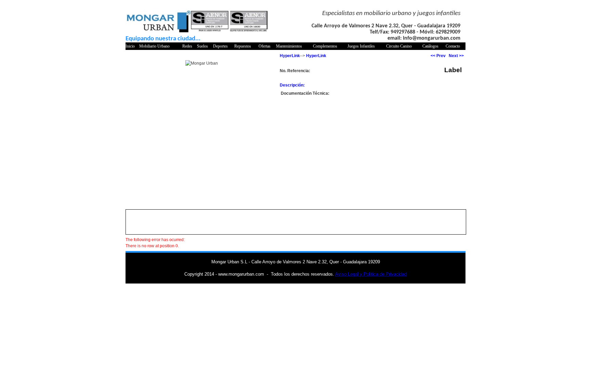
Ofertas (265, 46)
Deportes (220, 46)
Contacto (453, 46)
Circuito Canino (399, 46)
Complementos (325, 46)
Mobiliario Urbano (154, 46)
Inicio (130, 46)
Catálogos (430, 46)
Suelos (202, 46)
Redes (187, 46)
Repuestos (242, 46)
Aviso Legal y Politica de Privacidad (371, 274)
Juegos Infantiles (361, 46)
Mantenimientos (289, 46)
